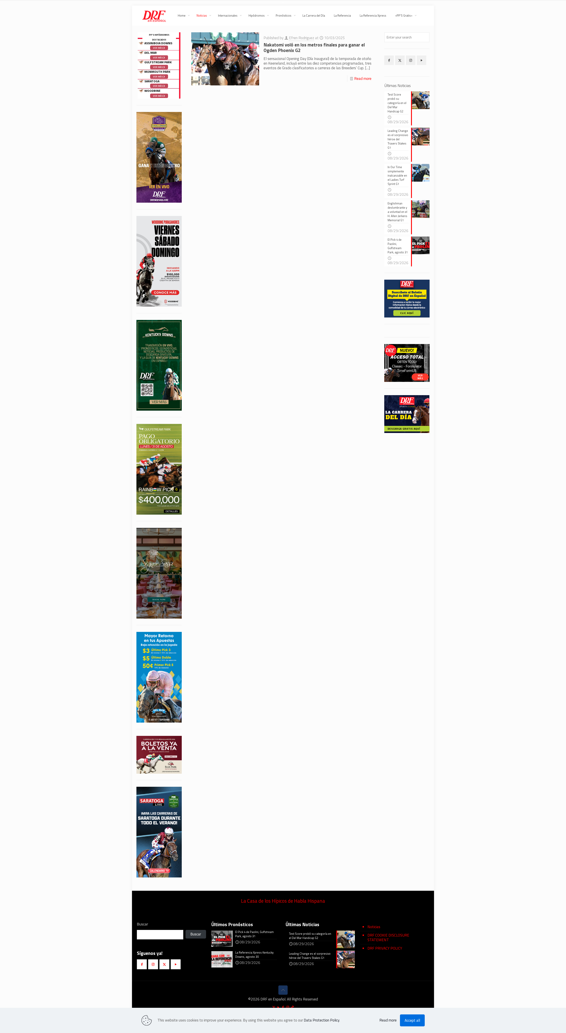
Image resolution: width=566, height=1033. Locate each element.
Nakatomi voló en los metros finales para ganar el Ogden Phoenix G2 (314, 47)
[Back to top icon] (283, 990)
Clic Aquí (407, 313)
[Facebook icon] (283, 1007)
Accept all (412, 1020)
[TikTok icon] (292, 1007)
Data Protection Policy (321, 1020)
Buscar (142, 924)
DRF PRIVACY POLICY (384, 948)
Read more (362, 78)
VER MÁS (420, 377)
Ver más (158, 86)
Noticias (373, 927)
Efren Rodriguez (301, 38)
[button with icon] (389, 60)
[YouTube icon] (278, 1007)
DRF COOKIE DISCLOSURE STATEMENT (388, 937)
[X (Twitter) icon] (273, 1007)
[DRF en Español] (154, 15)
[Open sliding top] (283, 5)
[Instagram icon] (287, 1007)
